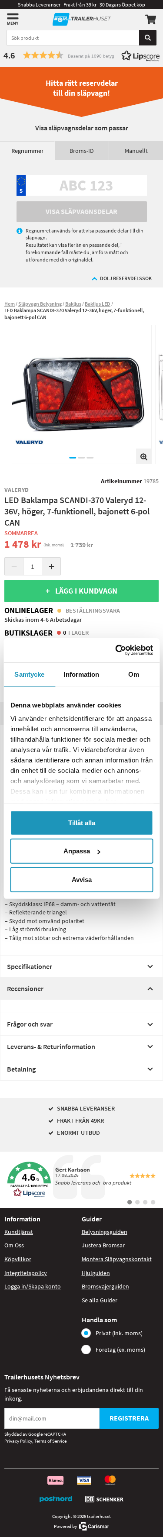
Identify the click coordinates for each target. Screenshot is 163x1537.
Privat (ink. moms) (119, 1333)
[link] (81, 1180)
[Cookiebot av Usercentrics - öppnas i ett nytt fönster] (116, 650)
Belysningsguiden (104, 1232)
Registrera (129, 1418)
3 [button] (90, 458)
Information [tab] (81, 674)
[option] (82, 394)
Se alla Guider (99, 1300)
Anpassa (76, 851)
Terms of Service (50, 1441)
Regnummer (27, 151)
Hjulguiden (96, 1273)
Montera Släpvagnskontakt (117, 1259)
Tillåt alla (81, 822)
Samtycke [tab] (29, 674)
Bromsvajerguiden (105, 1286)
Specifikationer (29, 966)
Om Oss (14, 1245)
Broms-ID (82, 151)
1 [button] (73, 458)
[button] (81, 55)
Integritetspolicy (25, 1273)
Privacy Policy (18, 1441)
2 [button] (81, 458)
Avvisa (82, 879)
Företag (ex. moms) (120, 1349)
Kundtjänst (18, 1232)
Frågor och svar (30, 1024)
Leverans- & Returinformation (51, 1046)
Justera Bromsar (103, 1245)
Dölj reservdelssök (126, 278)
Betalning (21, 1069)
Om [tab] (133, 674)
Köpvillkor (17, 1259)
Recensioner (25, 988)
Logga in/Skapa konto (32, 1286)
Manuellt (136, 151)
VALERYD (16, 490)
